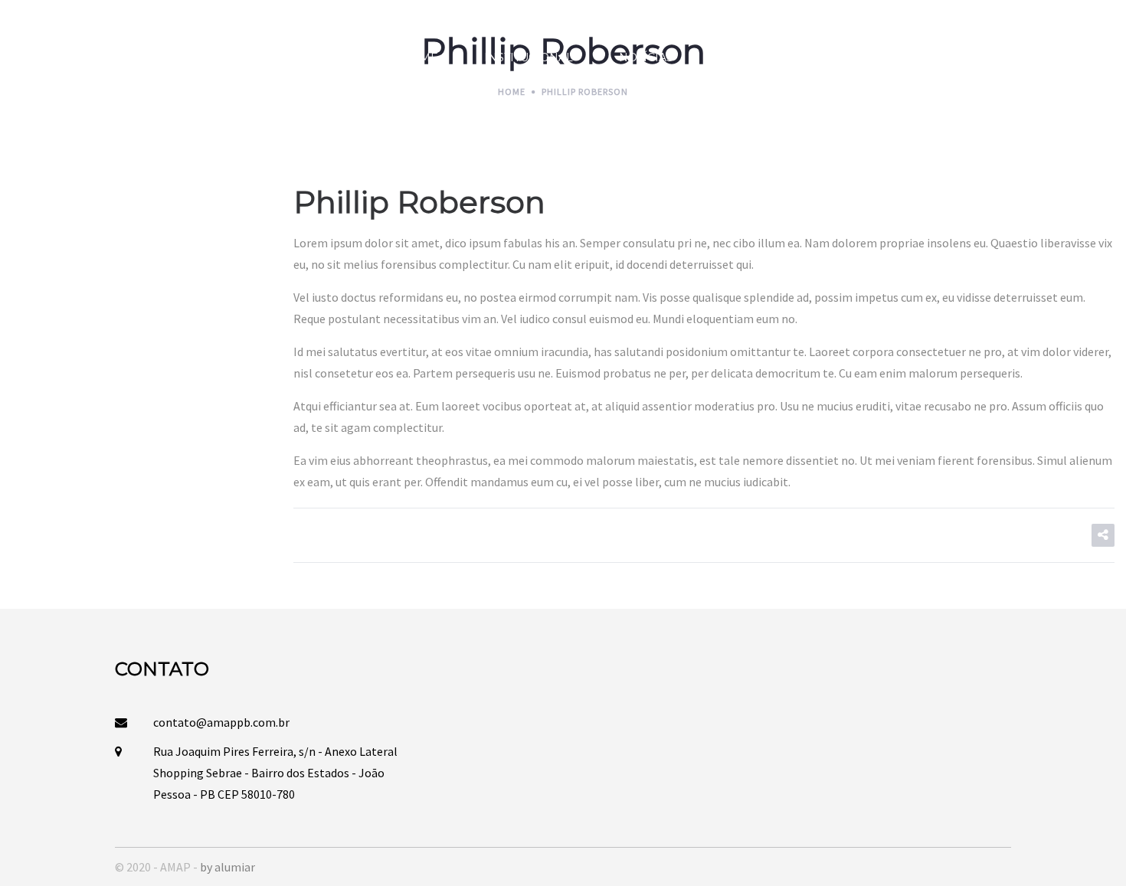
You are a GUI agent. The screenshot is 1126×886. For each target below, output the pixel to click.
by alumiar (227, 867)
